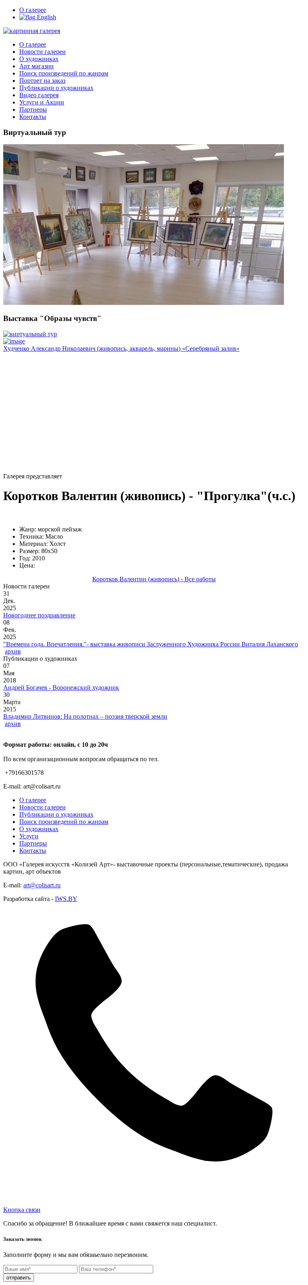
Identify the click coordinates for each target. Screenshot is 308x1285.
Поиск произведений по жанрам (63, 73)
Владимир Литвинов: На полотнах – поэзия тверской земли (85, 716)
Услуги (28, 836)
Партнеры (33, 109)
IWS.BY (66, 898)
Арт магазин (36, 66)
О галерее (32, 9)
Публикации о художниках (56, 87)
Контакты (32, 116)
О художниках (39, 58)
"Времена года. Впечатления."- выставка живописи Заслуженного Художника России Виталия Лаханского (150, 644)
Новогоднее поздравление (39, 615)
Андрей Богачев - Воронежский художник (61, 687)
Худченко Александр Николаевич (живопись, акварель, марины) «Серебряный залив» (121, 348)
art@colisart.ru (42, 885)
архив (13, 651)
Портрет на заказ (42, 80)
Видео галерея (39, 95)
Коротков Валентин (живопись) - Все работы (154, 579)
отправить (18, 1278)
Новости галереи (42, 51)
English (45, 17)
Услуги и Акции (41, 102)
